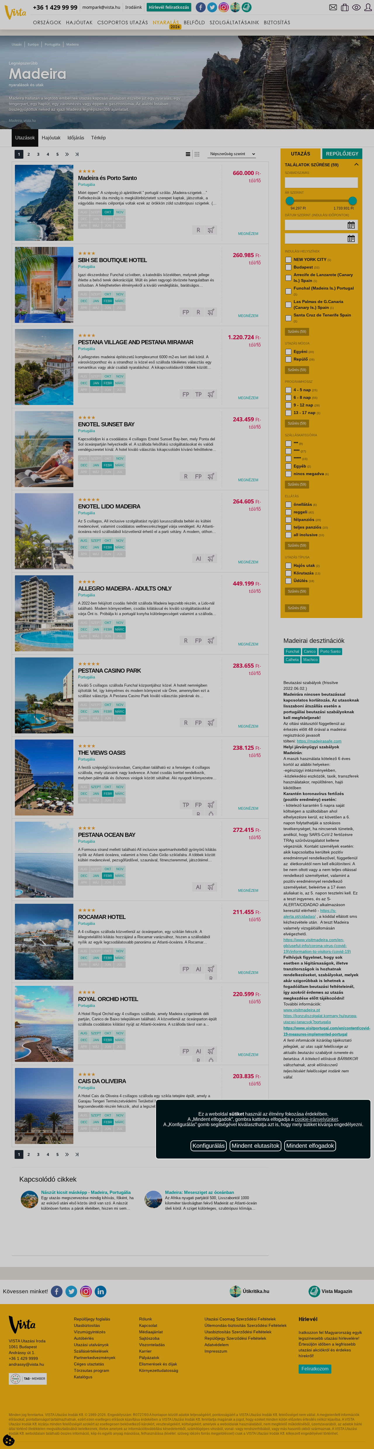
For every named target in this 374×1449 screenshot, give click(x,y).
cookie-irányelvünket (316, 1119)
